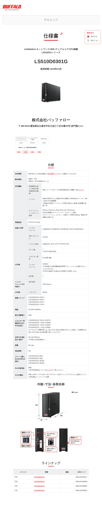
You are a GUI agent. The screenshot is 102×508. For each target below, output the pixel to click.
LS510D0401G (39, 477)
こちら (81, 189)
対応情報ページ (53, 173)
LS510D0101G (39, 490)
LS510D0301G (39, 481)
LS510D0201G (39, 486)
